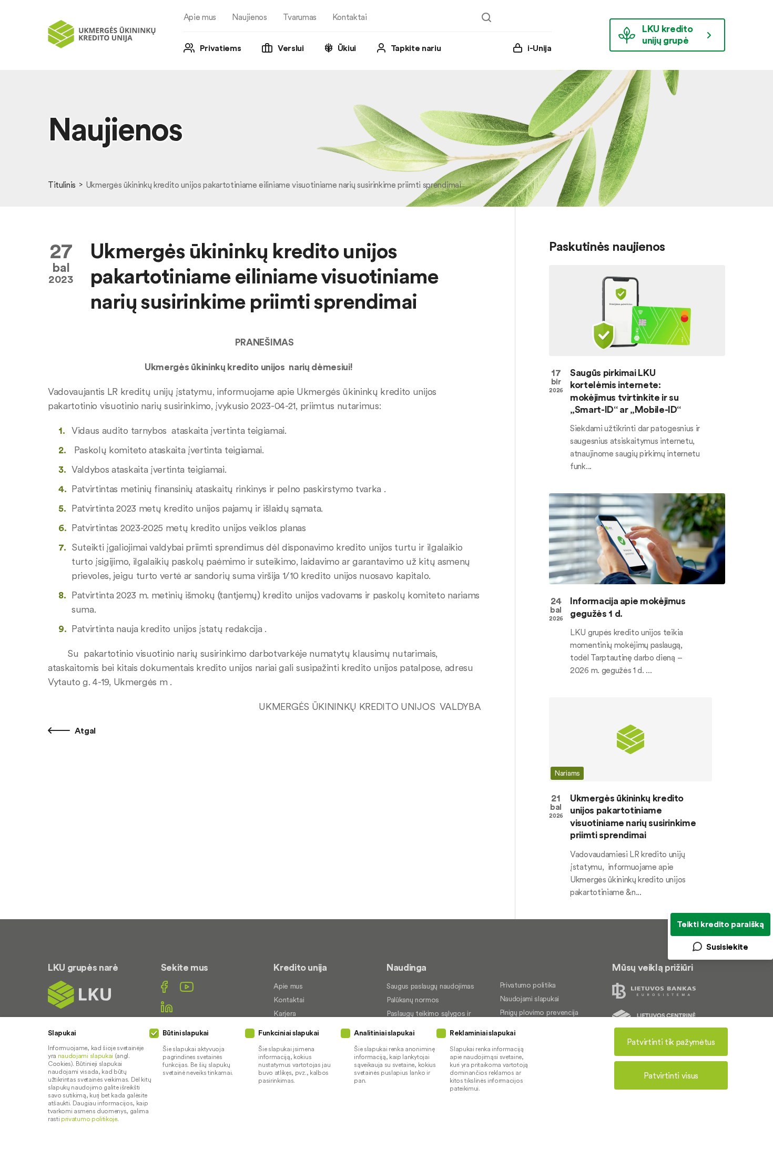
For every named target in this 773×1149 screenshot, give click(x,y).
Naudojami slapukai (529, 998)
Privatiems (220, 48)
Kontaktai (349, 17)
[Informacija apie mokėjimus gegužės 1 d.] (637, 538)
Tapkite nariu (416, 48)
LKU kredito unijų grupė (667, 34)
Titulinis (62, 184)
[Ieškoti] (486, 17)
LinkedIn (166, 1007)
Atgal (84, 730)
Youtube (187, 987)
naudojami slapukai (85, 1056)
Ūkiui (347, 48)
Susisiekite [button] (727, 946)
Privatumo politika (528, 985)
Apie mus (200, 17)
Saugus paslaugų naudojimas (430, 986)
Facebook (164, 987)
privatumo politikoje (89, 1119)
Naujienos (249, 17)
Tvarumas (300, 17)
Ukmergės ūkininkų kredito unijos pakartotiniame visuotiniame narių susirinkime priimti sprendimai (633, 816)
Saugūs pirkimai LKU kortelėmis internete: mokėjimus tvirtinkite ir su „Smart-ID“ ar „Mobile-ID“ (625, 391)
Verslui (291, 48)
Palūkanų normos (413, 999)
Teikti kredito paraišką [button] (720, 924)
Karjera (284, 1013)
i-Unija (539, 48)
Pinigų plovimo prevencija (539, 1012)
